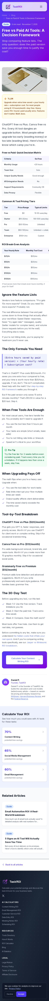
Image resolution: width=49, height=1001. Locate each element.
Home (4, 15)
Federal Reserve (21, 699)
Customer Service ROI (11, 914)
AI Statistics (6, 951)
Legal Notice (7, 962)
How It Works (7, 939)
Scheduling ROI (8, 924)
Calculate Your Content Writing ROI (23, 660)
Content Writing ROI (10, 907)
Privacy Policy (8, 966)
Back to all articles (14, 864)
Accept (21, 994)
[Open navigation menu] (41, 6)
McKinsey (15, 696)
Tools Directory (8, 935)
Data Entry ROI (8, 917)
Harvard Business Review (30, 696)
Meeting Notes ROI (10, 921)
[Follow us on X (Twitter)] (3, 895)
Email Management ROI (11, 910)
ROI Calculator (8, 943)
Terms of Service (9, 970)
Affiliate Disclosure (9, 974)
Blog (13, 15)
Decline (10, 994)
